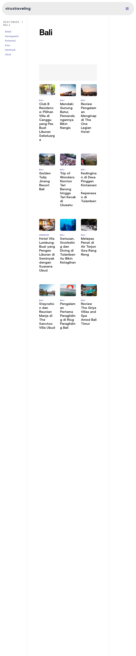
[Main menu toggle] (127, 8)
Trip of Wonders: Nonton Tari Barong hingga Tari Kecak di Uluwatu (68, 189)
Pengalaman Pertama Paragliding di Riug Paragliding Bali (67, 315)
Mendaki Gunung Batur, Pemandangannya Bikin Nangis (67, 116)
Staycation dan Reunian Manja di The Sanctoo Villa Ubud (47, 315)
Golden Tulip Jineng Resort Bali (45, 181)
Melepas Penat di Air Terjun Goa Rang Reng (88, 246)
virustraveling (18, 9)
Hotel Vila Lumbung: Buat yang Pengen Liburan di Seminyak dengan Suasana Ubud (47, 254)
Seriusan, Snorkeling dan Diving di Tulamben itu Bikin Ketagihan (68, 250)
